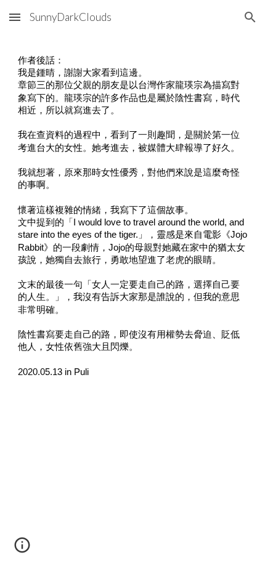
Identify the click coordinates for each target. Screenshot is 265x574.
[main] (133, 221)
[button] (15, 17)
